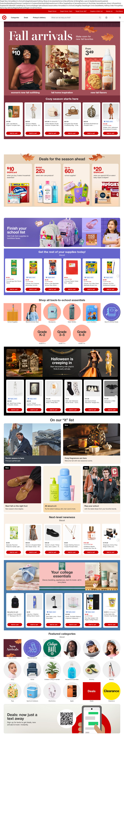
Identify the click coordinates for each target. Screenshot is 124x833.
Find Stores (38, 8)
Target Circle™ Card (66, 11)
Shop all (62, 255)
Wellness (49, 3)
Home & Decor (63, 1)
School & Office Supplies (60, 3)
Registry (16, 8)
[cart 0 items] (120, 17)
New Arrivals (59, 5)
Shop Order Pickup (112, 5)
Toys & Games (74, 3)
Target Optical (38, 5)
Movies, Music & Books (109, 3)
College (26, 1)
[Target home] (4, 17)
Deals (45, 5)
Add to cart (13, 133)
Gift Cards (16, 5)
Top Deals (82, 5)
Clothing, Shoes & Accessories (47, 1)
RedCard (22, 8)
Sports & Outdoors (32, 3)
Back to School (18, 1)
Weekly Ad (102, 5)
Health (43, 3)
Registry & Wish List (96, 11)
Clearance (51, 5)
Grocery (97, 1)
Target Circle (29, 8)
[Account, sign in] (110, 17)
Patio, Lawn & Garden (87, 1)
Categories (15, 18)
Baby (9, 3)
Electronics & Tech (85, 3)
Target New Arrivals (6, 1)
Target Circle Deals (92, 5)
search (100, 18)
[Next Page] (118, 120)
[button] (108, 121)
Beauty (13, 3)
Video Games (96, 3)
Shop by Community (27, 5)
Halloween (33, 1)
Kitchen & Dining (74, 1)
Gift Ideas (9, 5)
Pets (39, 3)
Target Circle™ (52, 11)
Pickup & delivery (39, 18)
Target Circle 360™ (81, 11)
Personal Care (21, 3)
